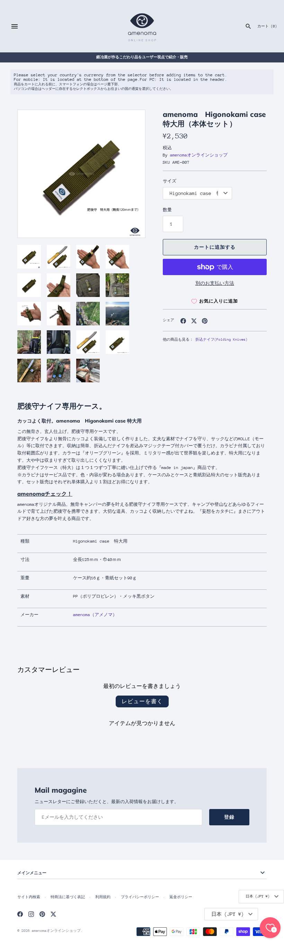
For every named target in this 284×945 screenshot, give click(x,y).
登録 (229, 817)
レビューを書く (142, 701)
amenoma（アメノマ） (95, 614)
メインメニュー (31, 872)
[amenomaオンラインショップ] (142, 26)
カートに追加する (215, 247)
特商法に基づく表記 (68, 897)
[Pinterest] (42, 914)
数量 (167, 209)
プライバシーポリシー (140, 897)
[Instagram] (31, 914)
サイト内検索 (28, 897)
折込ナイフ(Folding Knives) (221, 340)
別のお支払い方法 (214, 283)
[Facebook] (20, 914)
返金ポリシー (180, 897)
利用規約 (102, 897)
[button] (130, 173)
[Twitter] (53, 914)
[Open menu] (14, 26)
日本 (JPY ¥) (258, 896)
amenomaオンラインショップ (199, 155)
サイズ (169, 181)
